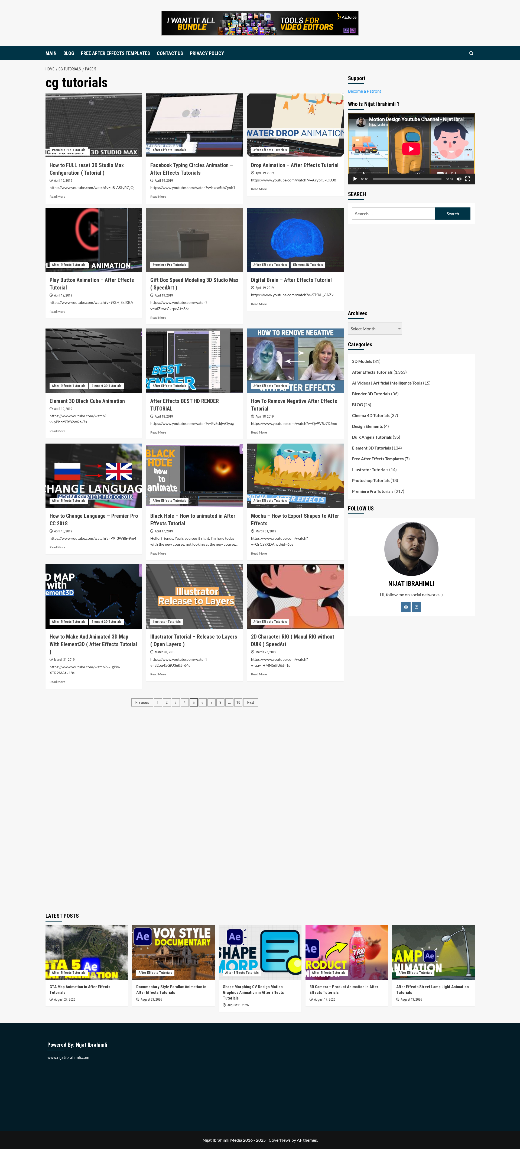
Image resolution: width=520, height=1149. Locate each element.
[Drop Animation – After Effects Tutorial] (295, 125)
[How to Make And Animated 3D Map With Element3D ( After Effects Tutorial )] (94, 596)
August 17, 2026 (324, 999)
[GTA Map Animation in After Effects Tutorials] (87, 952)
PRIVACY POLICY (207, 53)
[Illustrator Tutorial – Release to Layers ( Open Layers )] (194, 596)
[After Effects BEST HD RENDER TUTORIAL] (194, 360)
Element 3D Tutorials (308, 265)
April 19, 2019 (63, 181)
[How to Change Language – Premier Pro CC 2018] (94, 476)
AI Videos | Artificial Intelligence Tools (387, 382)
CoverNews (280, 1140)
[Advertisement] (411, 266)
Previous (142, 702)
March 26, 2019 (266, 652)
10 (238, 702)
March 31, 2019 (266, 531)
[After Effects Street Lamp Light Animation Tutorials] (433, 952)
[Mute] (459, 179)
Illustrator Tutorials (167, 622)
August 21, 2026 (238, 1005)
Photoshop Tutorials (371, 480)
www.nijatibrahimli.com (68, 1057)
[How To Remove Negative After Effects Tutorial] (295, 360)
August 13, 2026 (411, 999)
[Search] (471, 53)
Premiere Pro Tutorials (68, 150)
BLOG (68, 53)
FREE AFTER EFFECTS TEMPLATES (115, 53)
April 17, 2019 (164, 531)
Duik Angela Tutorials (372, 437)
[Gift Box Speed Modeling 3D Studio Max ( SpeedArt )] (194, 240)
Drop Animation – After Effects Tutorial (295, 165)
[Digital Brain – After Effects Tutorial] (295, 240)
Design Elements (367, 426)
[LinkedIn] (416, 607)
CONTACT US (170, 53)
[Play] (355, 179)
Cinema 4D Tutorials (371, 415)
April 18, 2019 (164, 416)
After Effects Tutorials (169, 150)
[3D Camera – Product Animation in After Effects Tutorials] (347, 952)
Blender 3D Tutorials (371, 393)
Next (250, 702)
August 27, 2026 (64, 999)
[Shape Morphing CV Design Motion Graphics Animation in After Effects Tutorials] (260, 952)
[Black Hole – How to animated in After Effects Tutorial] (194, 476)
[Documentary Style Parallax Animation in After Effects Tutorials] (173, 952)
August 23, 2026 (151, 999)
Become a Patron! (364, 90)
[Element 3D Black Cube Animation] (94, 360)
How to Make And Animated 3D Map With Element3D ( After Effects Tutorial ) (93, 644)
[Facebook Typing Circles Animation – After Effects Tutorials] (194, 125)
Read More (57, 196)
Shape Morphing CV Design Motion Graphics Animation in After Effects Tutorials (253, 992)
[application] (411, 148)
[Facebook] (406, 607)
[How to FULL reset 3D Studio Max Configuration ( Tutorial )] (94, 125)
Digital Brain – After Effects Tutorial (291, 280)
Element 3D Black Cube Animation (87, 401)
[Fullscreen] (467, 179)
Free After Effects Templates (378, 458)
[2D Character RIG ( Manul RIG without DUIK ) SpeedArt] (295, 596)
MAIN (51, 53)
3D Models (362, 361)
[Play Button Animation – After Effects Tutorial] (94, 240)
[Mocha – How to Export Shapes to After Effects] (295, 476)
